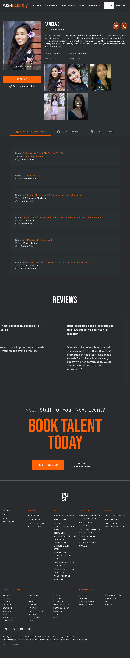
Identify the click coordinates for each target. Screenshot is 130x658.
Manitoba (83, 598)
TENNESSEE (8, 621)
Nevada (56, 595)
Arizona (6, 595)
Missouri (57, 611)
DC (29, 598)
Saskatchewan (86, 605)
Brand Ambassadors (64, 516)
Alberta (83, 595)
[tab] (30, 133)
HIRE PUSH (7, 511)
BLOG (5, 518)
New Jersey (33, 614)
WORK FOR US (94, 5)
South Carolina (35, 611)
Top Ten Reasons (36, 523)
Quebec (108, 605)
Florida (6, 602)
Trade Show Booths (115, 516)
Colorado (7, 598)
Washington (34, 618)
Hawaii (31, 621)
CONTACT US (8, 522)
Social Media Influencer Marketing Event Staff (65, 536)
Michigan (32, 608)
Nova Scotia (110, 598)
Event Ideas (111, 523)
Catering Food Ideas (115, 527)
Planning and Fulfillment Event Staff (63, 556)
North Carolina (61, 608)
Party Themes (111, 519)
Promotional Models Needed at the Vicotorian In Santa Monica (57, 262)
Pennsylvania (9, 618)
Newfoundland (86, 602)
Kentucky (58, 602)
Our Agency (33, 516)
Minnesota (8, 611)
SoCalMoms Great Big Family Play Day (44, 153)
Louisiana (7, 605)
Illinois (57, 598)
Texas (56, 614)
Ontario (108, 602)
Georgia (32, 602)
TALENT (81, 5)
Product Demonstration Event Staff (65, 526)
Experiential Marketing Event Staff (62, 546)
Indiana (56, 618)
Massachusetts (61, 605)
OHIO (5, 614)
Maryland (33, 605)
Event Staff (60, 519)
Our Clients (34, 519)
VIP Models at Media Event (37, 240)
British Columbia (113, 595)
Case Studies (34, 527)
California (33, 595)
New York (7, 608)
